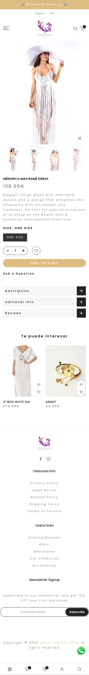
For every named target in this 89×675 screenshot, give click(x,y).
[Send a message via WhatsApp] (81, 650)
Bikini (44, 544)
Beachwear (44, 551)
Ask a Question (19, 274)
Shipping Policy (44, 504)
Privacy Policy (44, 483)
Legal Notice (44, 490)
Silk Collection (44, 558)
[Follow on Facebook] (40, 458)
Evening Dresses (44, 537)
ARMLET (51, 402)
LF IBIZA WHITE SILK (16, 402)
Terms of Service (44, 511)
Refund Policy (44, 497)
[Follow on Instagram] (48, 458)
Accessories (44, 565)
